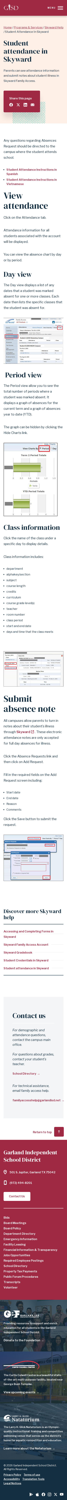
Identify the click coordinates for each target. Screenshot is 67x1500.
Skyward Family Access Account (26, 944)
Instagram (49, 1494)
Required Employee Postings (24, 1260)
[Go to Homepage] (11, 8)
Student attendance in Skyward (26, 968)
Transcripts (12, 1282)
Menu (52, 7)
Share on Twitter (18, 105)
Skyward (23, 732)
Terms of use (32, 1474)
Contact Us (17, 1196)
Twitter (55, 1494)
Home (8, 27)
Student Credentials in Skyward (26, 960)
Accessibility (12, 1478)
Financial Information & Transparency (30, 1250)
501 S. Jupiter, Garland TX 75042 (32, 1172)
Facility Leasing (15, 1244)
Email (32, 105)
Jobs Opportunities (17, 1255)
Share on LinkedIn (25, 105)
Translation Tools (33, 1478)
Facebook (43, 1494)
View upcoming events (19, 1392)
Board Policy (12, 1228)
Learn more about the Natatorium (27, 1448)
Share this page (20, 98)
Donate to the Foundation (22, 1340)
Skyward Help (54, 27)
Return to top (42, 1132)
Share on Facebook (11, 105)
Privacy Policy (12, 1474)
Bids (7, 1217)
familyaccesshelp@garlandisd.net (37, 1100)
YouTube (61, 1494)
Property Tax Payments (20, 1271)
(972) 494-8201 (21, 1183)
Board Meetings (15, 1223)
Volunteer (11, 1287)
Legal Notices (12, 1483)
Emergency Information (20, 1239)
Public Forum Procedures (21, 1276)
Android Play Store (31, 1494)
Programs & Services (28, 27)
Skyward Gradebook (18, 952)
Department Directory (19, 1233)
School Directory (24, 1073)
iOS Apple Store (37, 1494)
